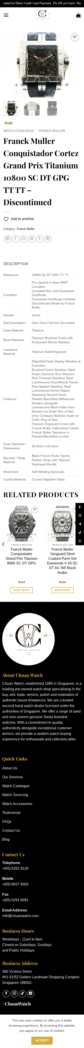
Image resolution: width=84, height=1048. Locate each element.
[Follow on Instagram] (14, 993)
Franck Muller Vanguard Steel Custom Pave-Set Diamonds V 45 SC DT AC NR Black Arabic (62, 560)
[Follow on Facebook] (6, 993)
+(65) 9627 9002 (15, 884)
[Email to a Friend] (23, 239)
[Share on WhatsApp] (7, 239)
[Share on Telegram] (48, 239)
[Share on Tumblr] (39, 239)
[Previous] (10, 64)
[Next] (73, 64)
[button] (6, 15)
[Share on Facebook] (15, 239)
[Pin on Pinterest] (31, 239)
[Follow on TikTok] (22, 993)
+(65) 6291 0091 (15, 900)
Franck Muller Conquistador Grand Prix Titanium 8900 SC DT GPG (21, 556)
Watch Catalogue (18, 131)
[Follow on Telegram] (30, 993)
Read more (21, 590)
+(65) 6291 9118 (15, 868)
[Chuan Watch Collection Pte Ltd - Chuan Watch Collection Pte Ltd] (42, 15)
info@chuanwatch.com (20, 916)
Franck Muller (52, 131)
